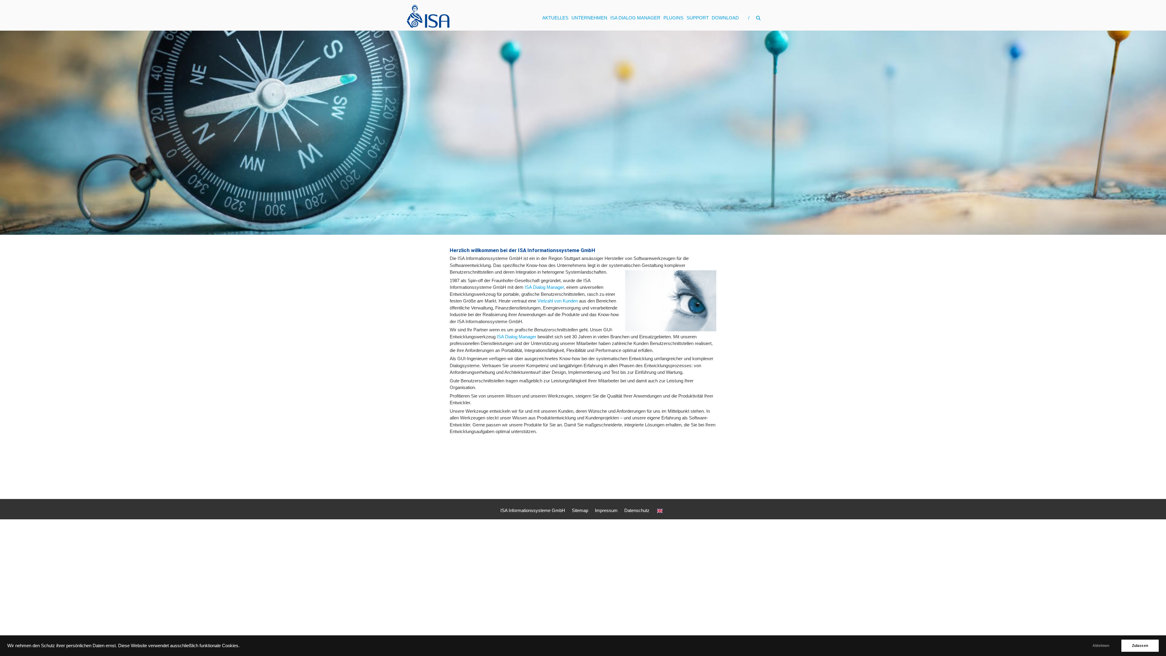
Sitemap (580, 510)
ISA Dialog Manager (635, 17)
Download (725, 17)
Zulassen (1140, 646)
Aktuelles (555, 17)
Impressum (606, 510)
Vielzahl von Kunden (557, 300)
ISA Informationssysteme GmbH (532, 510)
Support (698, 17)
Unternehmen (589, 17)
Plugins (673, 17)
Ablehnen (1101, 646)
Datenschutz (636, 510)
